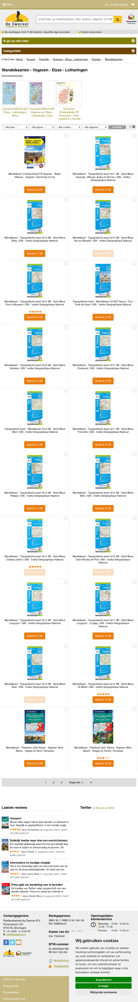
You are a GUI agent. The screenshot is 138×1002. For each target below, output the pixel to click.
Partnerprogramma (14, 998)
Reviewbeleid (11, 992)
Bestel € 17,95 (103, 189)
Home (19, 59)
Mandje (133, 4)
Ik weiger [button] (103, 985)
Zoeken (117, 19)
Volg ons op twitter (105, 808)
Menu (9, 4)
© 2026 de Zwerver (14, 979)
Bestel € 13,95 (35, 189)
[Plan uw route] (18, 942)
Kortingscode (11, 986)
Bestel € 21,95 (35, 763)
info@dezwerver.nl (16, 934)
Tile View (134, 127)
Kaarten (96, 59)
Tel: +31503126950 (116, 4)
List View (130, 127)
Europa (31, 59)
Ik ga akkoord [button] (103, 979)
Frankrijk (44, 59)
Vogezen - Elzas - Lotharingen (70, 59)
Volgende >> (76, 782)
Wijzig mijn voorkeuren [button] (103, 992)
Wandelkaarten (114, 59)
